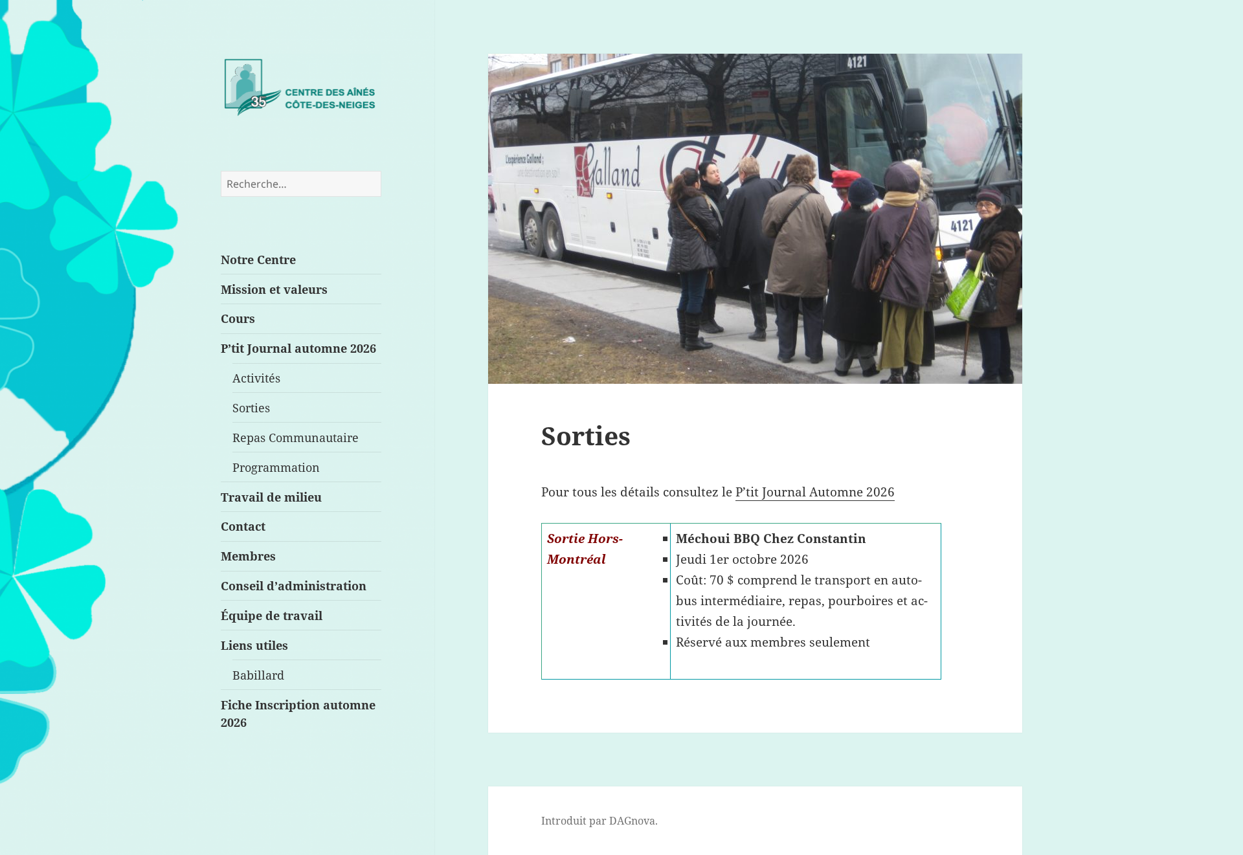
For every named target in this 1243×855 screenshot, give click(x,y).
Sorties (251, 407)
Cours (238, 318)
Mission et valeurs (274, 289)
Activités (256, 378)
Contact (243, 526)
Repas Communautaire (295, 437)
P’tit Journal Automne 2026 (815, 491)
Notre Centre (258, 259)
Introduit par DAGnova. (599, 821)
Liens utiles (254, 645)
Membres (248, 556)
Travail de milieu (271, 497)
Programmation (276, 467)
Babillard (258, 675)
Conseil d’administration (293, 585)
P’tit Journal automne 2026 (298, 348)
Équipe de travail (271, 615)
